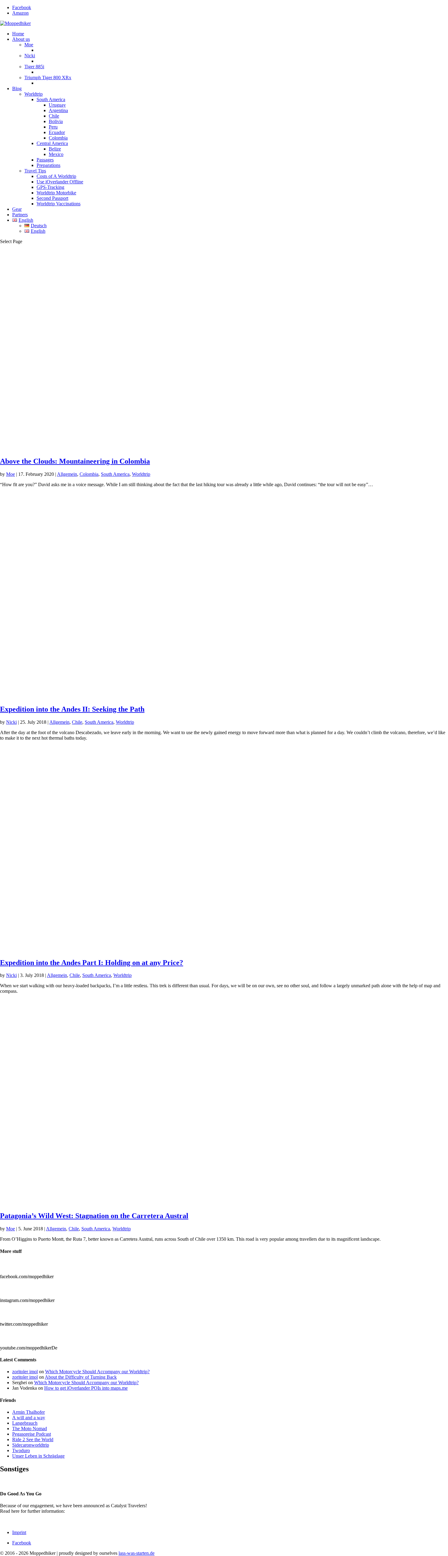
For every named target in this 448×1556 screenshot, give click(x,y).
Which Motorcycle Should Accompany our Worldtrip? (97, 1371)
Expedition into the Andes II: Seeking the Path (72, 709)
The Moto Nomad (29, 1428)
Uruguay (57, 105)
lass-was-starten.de (137, 1553)
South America (51, 99)
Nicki (29, 55)
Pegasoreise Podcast (31, 1434)
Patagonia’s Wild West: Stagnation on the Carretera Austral (94, 1216)
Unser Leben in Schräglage (38, 1456)
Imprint (19, 1532)
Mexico (56, 154)
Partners (20, 214)
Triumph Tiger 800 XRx (47, 77)
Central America (52, 143)
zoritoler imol (25, 1371)
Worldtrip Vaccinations (58, 203)
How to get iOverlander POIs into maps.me (86, 1388)
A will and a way (28, 1417)
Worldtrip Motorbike (56, 192)
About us (21, 39)
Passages (45, 159)
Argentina (58, 110)
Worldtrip (33, 94)
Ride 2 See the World (32, 1439)
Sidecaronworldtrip (30, 1445)
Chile (54, 115)
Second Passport (52, 198)
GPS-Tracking (50, 187)
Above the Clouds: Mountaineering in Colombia (75, 461)
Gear (17, 209)
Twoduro (21, 1450)
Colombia (58, 137)
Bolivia (56, 121)
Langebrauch (24, 1423)
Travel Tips (35, 170)
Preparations (48, 165)
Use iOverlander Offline (60, 181)
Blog (17, 88)
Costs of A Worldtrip (56, 176)
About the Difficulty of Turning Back (81, 1377)
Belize (55, 148)
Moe (28, 44)
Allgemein (67, 474)
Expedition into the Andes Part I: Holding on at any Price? (91, 963)
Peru (53, 126)
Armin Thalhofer (28, 1412)
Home (18, 33)
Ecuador (57, 132)
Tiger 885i (34, 66)
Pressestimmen (14, 1481)
